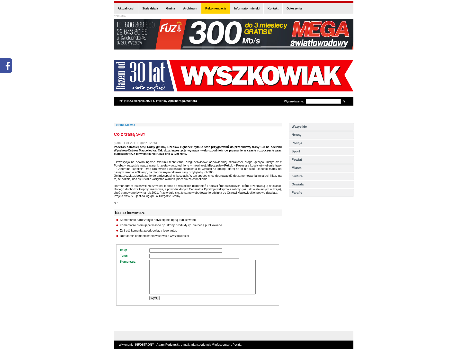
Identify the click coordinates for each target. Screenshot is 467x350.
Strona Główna (125, 124)
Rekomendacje (215, 8)
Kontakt (273, 8)
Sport (296, 151)
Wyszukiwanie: (294, 101)
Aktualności (126, 8)
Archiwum (190, 8)
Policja (297, 143)
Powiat (297, 159)
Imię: (123, 250)
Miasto (297, 168)
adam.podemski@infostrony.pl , (211, 344)
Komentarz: (128, 261)
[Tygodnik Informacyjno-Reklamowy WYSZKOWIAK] (233, 90)
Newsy (296, 135)
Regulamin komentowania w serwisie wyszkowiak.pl (154, 236)
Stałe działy (150, 8)
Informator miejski (247, 8)
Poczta (237, 344)
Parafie (297, 192)
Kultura (297, 176)
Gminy (170, 8)
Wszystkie (299, 126)
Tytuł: (124, 256)
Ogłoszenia (294, 8)
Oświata (298, 184)
